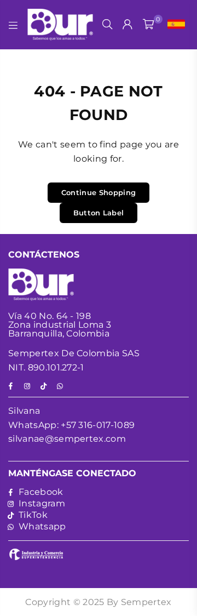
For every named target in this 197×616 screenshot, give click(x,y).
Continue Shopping (98, 192)
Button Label (98, 212)
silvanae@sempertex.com (67, 439)
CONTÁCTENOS (43, 254)
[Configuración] (174, 24)
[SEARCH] (107, 24)
